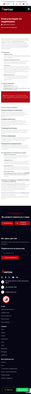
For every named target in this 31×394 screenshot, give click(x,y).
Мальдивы (4, 352)
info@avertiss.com (22, 2)
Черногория (4, 339)
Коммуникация (8, 223)
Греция (3, 336)
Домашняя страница (9, 24)
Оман (2, 345)
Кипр (2, 329)
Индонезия (4, 348)
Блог (2, 365)
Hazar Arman (5, 319)
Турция (3, 332)
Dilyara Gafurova (6, 316)
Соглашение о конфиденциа (9, 368)
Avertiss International (7, 309)
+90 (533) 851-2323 (10, 2)
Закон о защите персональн (9, 372)
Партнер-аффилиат (6, 378)
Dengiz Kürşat (5, 312)
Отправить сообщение (23, 223)
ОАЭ (2, 342)
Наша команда (5, 322)
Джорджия (4, 355)
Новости (3, 362)
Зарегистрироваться (11, 257)
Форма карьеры (5, 375)
